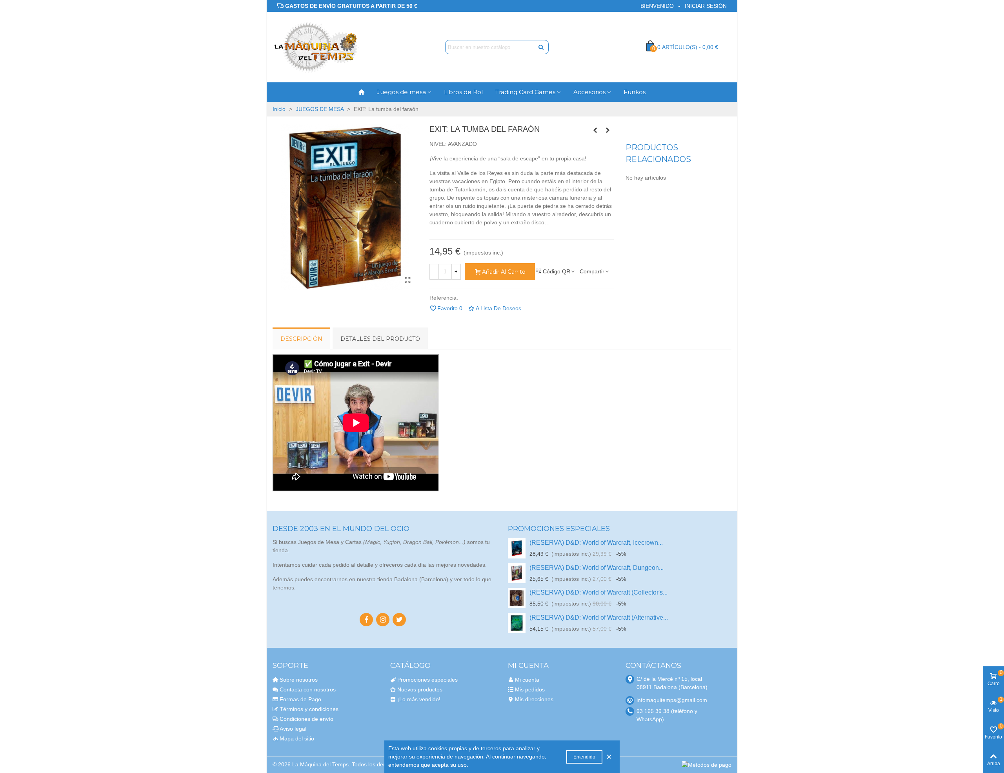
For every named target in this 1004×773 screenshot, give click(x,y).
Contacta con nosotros (308, 689)
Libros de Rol (463, 92)
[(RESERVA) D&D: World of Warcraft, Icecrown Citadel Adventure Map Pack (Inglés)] (517, 548)
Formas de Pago (300, 699)
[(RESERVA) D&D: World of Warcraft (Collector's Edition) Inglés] (517, 598)
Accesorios (589, 92)
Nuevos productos (419, 689)
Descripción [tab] (301, 338)
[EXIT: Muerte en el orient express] (595, 130)
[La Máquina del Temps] (316, 47)
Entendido (584, 757)
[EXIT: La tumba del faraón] (408, 280)
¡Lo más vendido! (418, 699)
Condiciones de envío (306, 719)
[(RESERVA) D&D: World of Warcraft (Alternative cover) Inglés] (517, 623)
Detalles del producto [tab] (380, 338)
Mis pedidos (530, 689)
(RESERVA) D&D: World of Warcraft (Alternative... (598, 617)
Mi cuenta (527, 680)
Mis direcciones (534, 699)
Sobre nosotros (299, 680)
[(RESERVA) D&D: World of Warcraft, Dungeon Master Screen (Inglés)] (517, 573)
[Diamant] (608, 130)
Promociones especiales (559, 528)
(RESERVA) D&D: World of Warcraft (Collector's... (598, 592)
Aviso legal (293, 729)
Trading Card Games (525, 92)
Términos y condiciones (309, 709)
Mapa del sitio (297, 738)
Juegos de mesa (401, 92)
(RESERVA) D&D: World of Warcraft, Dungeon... (596, 567)
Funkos (635, 92)
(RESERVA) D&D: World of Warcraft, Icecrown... (596, 542)
